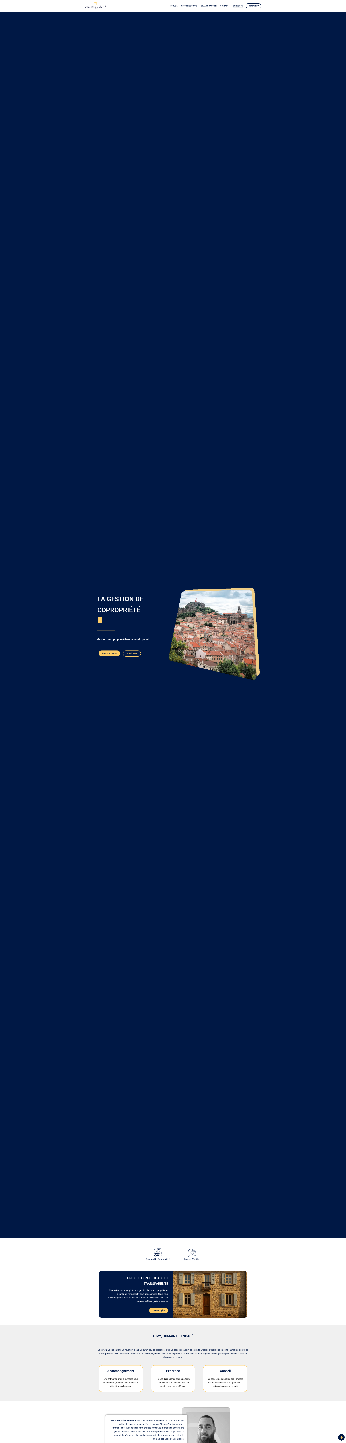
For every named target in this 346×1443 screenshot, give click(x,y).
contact (224, 6)
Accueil (173, 6)
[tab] (158, 1254)
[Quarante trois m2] (95, 5)
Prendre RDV (253, 6)
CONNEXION (238, 6)
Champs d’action (209, 6)
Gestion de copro (189, 6)
